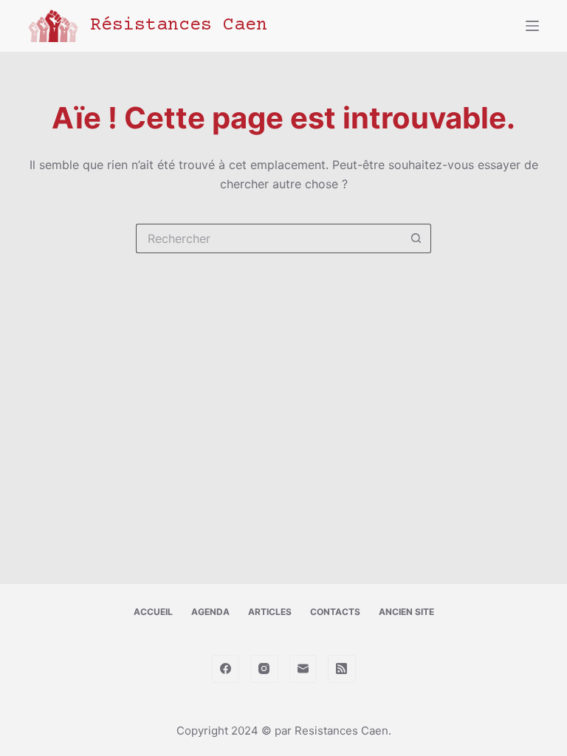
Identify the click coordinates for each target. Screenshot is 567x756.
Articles (270, 611)
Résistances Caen (178, 25)
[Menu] (532, 25)
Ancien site (406, 611)
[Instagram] (264, 669)
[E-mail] (303, 669)
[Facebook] (226, 669)
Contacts (335, 611)
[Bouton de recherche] (416, 238)
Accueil (153, 611)
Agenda (210, 611)
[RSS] (342, 669)
